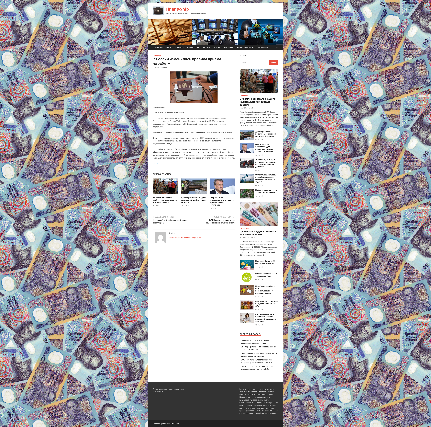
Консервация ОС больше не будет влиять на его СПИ (266, 303)
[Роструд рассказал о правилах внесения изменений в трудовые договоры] (247, 322)
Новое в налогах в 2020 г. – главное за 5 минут (266, 275)
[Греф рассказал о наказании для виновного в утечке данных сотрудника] (222, 195)
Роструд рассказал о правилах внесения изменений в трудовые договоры (265, 317)
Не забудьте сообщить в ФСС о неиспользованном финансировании (266, 289)
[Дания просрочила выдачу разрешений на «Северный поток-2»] (194, 195)
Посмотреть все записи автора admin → (186, 237)
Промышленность (245, 47)
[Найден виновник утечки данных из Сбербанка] (247, 198)
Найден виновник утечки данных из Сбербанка (266, 191)
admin (166, 67)
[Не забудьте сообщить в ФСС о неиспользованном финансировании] (247, 294)
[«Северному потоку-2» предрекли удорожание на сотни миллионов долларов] (247, 167)
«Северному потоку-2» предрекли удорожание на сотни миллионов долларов (265, 163)
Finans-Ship (177, 9)
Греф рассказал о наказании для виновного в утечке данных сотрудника (222, 201)
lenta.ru (155, 163)
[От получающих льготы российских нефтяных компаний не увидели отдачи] (247, 183)
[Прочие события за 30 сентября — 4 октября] (247, 269)
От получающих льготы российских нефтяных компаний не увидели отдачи (266, 178)
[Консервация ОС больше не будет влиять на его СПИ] (247, 309)
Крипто (217, 47)
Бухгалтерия (193, 47)
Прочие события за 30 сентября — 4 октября (265, 262)
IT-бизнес (179, 47)
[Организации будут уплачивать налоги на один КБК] (259, 226)
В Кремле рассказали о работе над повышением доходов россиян (165, 200)
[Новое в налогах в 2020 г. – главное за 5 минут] (247, 281)
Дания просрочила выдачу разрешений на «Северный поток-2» (193, 200)
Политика (228, 47)
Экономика (263, 47)
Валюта (206, 47)
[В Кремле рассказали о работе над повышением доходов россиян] (165, 195)
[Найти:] (259, 62)
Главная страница (163, 47)
